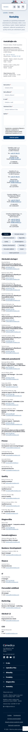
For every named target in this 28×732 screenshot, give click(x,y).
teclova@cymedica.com (12, 353)
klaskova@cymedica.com (13, 542)
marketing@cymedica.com (13, 607)
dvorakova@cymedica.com (13, 490)
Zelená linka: (11, 704)
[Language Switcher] (24, 2)
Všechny (6, 234)
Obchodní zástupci (19, 234)
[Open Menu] (22, 7)
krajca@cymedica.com (12, 386)
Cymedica (5, 12)
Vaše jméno (7, 84)
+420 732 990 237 (9, 367)
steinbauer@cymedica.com (13, 555)
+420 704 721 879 (9, 403)
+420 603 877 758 (9, 288)
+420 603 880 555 (10, 527)
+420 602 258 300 (10, 351)
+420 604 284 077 (9, 423)
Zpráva (5, 113)
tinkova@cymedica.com (12, 620)
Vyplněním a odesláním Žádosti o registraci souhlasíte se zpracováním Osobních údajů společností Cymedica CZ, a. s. (14, 131)
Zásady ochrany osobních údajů (14, 722)
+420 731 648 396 (9, 330)
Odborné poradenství (8, 238)
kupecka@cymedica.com (13, 498)
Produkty (7, 677)
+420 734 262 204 (9, 320)
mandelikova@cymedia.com (14, 396)
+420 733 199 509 (9, 580)
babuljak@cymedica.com (13, 368)
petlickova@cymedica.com (13, 332)
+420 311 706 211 (10, 54)
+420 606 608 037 (10, 299)
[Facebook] (7, 657)
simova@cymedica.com (12, 435)
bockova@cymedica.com (13, 279)
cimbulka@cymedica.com (13, 455)
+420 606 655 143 (10, 267)
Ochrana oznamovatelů (14, 718)
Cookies (9, 715)
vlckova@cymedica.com (12, 595)
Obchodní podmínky (14, 725)
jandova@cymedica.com (12, 567)
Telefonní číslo (8, 106)
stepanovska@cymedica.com (14, 424)
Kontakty (8, 686)
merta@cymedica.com (12, 405)
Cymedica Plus (9, 668)
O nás (6, 663)
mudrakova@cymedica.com (13, 415)
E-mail (5, 99)
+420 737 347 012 (9, 278)
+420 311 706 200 (15, 221)
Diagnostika (22, 238)
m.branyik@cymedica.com (13, 447)
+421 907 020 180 (9, 394)
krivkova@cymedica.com (13, 311)
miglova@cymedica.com (12, 321)
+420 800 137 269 (16, 56)
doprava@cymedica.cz (12, 463)
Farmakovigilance (19, 241)
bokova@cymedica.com (12, 483)
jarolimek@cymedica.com (13, 300)
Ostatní (22, 249)
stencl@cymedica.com (12, 529)
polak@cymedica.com (12, 513)
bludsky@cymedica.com (12, 269)
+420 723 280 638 (10, 414)
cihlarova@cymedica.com (13, 290)
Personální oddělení (9, 249)
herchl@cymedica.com (12, 379)
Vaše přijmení (7, 92)
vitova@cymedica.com (12, 582)
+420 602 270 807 (10, 377)
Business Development (9, 245)
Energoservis (17, 715)
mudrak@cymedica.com (12, 470)
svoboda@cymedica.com (13, 342)
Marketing (21, 245)
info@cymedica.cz (15, 159)
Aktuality (7, 672)
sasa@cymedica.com (12, 633)
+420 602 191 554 (9, 309)
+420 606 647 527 (9, 341)
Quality (6, 241)
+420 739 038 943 (9, 433)
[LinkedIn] (4, 657)
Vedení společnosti (14, 253)
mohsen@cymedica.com (13, 506)
